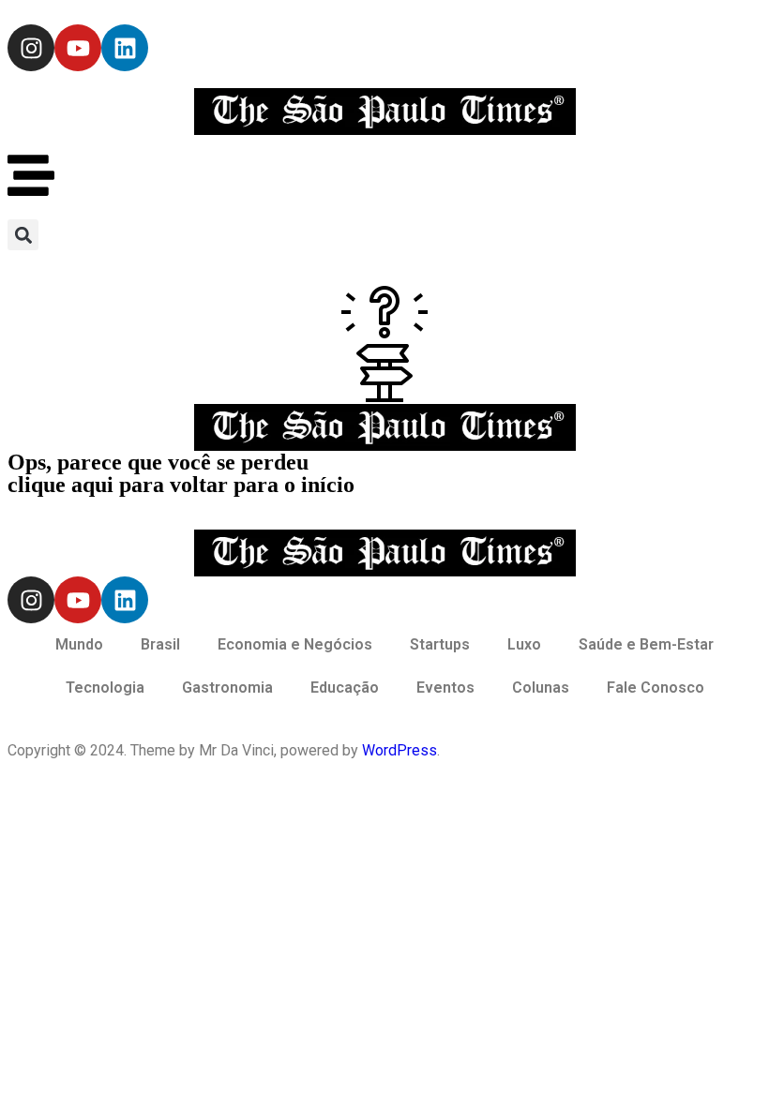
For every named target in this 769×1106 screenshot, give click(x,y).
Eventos (445, 687)
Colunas (540, 687)
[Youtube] (77, 47)
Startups (440, 644)
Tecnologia (105, 687)
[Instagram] (31, 47)
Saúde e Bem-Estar (646, 644)
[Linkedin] (124, 47)
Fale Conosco (655, 687)
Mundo (79, 644)
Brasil (160, 644)
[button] (23, 234)
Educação (344, 687)
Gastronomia (227, 687)
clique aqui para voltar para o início (181, 484)
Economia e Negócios (295, 644)
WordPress (399, 750)
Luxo (524, 644)
